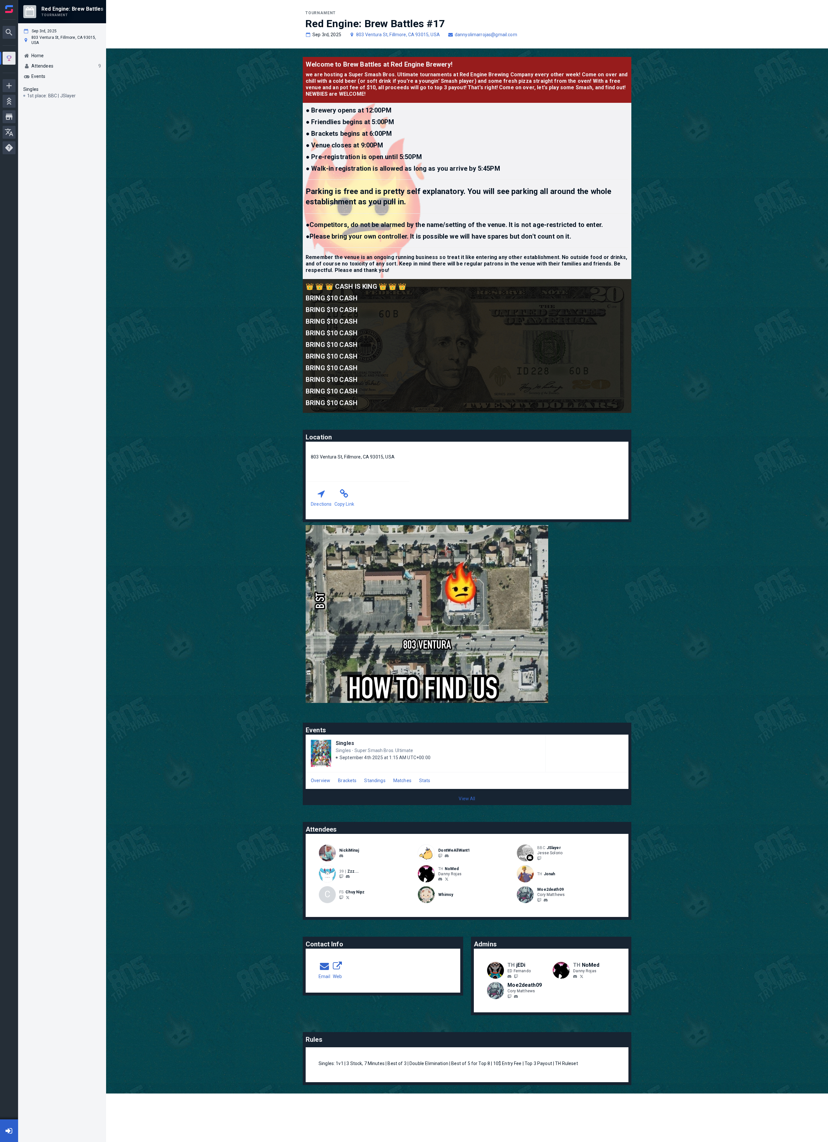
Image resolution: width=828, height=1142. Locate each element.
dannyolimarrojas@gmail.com (486, 34)
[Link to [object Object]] (329, 853)
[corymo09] (539, 899)
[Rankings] (9, 101)
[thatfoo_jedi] (509, 976)
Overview (320, 780)
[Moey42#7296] (546, 900)
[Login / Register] (9, 1130)
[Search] (9, 32)
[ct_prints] (341, 897)
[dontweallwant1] (447, 856)
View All (467, 798)
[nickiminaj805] (341, 856)
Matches (402, 780)
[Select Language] (9, 132)
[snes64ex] (539, 858)
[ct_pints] (348, 897)
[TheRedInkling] (447, 879)
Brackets (347, 780)
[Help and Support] (9, 147)
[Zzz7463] (341, 876)
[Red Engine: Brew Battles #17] (9, 59)
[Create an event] (9, 85)
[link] (341, 855)
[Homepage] (9, 9)
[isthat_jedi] (516, 976)
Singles (345, 743)
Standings (374, 780)
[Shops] (9, 116)
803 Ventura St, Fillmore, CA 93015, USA (398, 34)
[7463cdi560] (348, 877)
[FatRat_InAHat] (440, 855)
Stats (424, 780)
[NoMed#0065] (440, 879)
